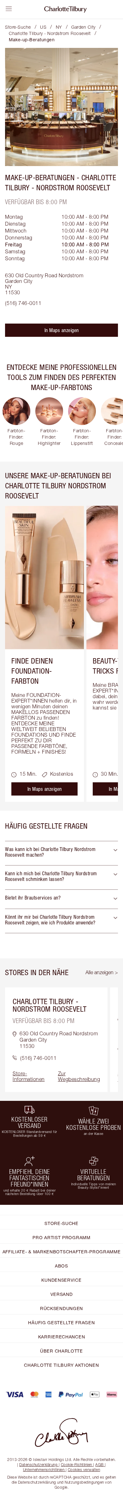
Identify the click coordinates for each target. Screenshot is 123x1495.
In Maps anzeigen (61, 330)
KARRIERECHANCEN (61, 1336)
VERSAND (61, 1294)
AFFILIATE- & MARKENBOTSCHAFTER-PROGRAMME (62, 1251)
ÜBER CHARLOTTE (61, 1351)
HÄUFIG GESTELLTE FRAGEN (61, 1322)
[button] (61, 853)
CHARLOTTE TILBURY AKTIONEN (61, 1365)
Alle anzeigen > (101, 972)
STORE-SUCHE (61, 1223)
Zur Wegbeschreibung (79, 1076)
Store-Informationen (29, 1076)
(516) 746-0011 (23, 303)
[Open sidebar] (9, 9)
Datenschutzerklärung (38, 1464)
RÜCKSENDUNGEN (61, 1308)
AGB (99, 1464)
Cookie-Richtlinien (76, 1464)
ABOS (61, 1265)
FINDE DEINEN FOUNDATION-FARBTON (32, 670)
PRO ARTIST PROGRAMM (61, 1237)
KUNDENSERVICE (61, 1280)
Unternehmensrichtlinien (44, 1469)
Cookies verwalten (84, 1469)
